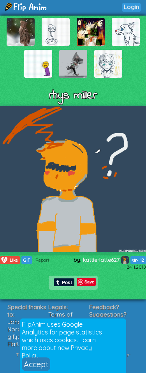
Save (89, 282)
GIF (26, 260)
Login (131, 7)
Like (10, 260)
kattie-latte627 (102, 259)
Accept (36, 364)
